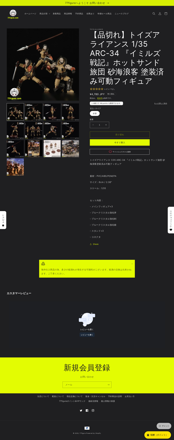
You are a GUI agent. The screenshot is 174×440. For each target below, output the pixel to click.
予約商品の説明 (115, 396)
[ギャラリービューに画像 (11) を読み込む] (52, 148)
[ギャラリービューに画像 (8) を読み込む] (70, 130)
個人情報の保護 (108, 401)
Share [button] (96, 244)
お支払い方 (130, 396)
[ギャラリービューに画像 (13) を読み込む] (15, 166)
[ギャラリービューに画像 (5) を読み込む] (15, 130)
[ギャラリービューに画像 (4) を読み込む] (70, 111)
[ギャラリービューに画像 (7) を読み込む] (52, 130)
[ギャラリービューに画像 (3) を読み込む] (52, 111)
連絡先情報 (93, 401)
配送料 (99, 98)
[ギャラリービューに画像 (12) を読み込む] (70, 148)
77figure (83, 433)
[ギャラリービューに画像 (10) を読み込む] (33, 148)
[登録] (108, 385)
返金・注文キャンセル (95, 396)
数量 (92, 119)
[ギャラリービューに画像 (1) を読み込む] (15, 111)
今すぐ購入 (119, 142)
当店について (43, 396)
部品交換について (75, 396)
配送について (58, 396)
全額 (95, 113)
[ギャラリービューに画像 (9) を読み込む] (15, 148)
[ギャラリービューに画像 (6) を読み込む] (33, 130)
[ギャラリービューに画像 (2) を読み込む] (33, 111)
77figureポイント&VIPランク (72, 401)
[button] (44, 13)
